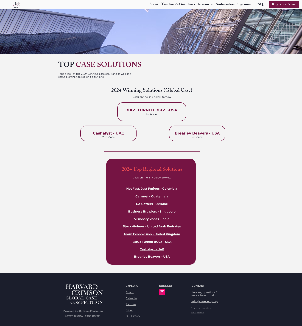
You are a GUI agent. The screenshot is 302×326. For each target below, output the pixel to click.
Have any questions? (204, 292)
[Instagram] (162, 292)
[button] (205, 4)
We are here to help (203, 295)
